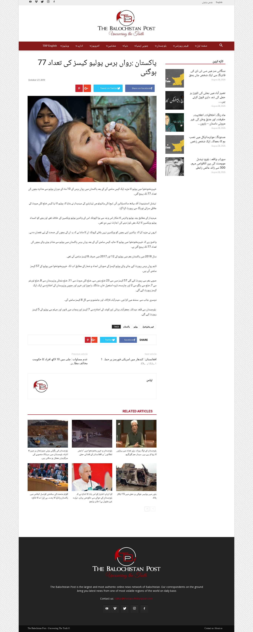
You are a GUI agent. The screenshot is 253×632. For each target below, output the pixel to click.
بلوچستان (162, 46)
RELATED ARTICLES (138, 411)
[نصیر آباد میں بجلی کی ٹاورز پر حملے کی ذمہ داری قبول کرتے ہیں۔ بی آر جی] (174, 100)
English (219, 2)
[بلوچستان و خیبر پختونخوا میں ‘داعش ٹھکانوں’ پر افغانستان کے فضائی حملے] (92, 434)
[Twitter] (42, 2)
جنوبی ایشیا (142, 46)
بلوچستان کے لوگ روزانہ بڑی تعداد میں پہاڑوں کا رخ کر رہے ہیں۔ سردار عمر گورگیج (136, 453)
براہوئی (204, 2)
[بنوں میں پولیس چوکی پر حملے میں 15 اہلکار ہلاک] (136, 477)
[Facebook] (54, 2)
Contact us (209, 628)
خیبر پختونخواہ (148, 326)
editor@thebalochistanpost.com (133, 598)
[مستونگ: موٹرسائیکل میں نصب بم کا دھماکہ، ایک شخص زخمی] (174, 144)
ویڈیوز (65, 46)
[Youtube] (30, 2)
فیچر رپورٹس (181, 46)
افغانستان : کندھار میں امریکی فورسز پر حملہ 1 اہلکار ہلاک (129, 361)
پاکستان (126, 326)
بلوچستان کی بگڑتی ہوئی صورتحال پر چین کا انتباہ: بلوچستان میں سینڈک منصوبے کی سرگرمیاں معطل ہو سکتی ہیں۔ (48, 454)
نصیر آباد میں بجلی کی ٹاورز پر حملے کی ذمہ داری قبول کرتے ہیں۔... (207, 97)
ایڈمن (149, 380)
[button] (221, 46)
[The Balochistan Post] (126, 23)
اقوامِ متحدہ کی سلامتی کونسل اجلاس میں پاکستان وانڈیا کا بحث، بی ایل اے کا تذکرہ (49, 496)
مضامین (112, 46)
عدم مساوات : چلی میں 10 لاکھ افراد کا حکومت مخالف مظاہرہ (60, 361)
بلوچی (210, 2)
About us (218, 628)
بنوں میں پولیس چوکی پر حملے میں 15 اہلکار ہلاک (137, 496)
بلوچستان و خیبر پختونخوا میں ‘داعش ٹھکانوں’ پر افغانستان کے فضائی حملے (95, 453)
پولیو (136, 326)
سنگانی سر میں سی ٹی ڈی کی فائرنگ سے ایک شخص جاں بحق (207, 73)
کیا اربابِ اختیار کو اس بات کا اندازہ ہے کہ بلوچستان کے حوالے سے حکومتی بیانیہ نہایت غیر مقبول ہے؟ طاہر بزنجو (92, 498)
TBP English (50, 46)
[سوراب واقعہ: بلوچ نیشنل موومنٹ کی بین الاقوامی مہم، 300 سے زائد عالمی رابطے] (174, 166)
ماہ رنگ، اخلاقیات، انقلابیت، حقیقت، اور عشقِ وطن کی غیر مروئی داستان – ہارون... (208, 120)
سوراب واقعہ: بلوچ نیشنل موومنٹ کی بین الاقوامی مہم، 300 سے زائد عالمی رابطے (208, 164)
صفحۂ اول (202, 46)
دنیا (126, 46)
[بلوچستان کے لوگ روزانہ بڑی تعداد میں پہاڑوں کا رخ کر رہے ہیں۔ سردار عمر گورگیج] (136, 434)
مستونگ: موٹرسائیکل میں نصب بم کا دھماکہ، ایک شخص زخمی (207, 139)
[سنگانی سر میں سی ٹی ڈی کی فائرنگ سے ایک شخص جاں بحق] (174, 78)
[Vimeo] (36, 2)
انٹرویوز (95, 46)
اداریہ (80, 46)
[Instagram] (48, 2)
